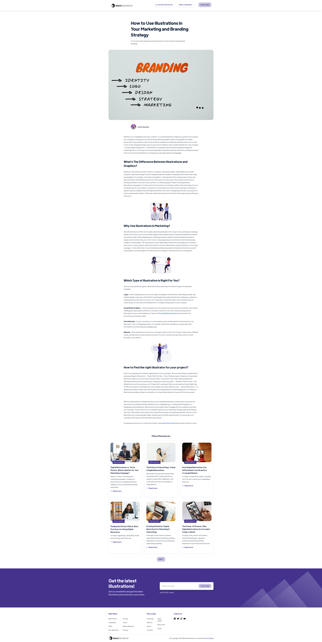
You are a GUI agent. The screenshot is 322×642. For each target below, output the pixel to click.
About (149, 626)
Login (159, 628)
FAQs (110, 626)
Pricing (125, 630)
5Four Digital (208, 638)
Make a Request (128, 626)
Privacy (125, 619)
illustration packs (169, 423)
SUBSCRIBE (204, 5)
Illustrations (113, 619)
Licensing (150, 619)
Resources (161, 625)
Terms (125, 622)
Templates (112, 622)
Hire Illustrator (114, 630)
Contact (150, 630)
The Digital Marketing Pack (168, 313)
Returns (149, 622)
